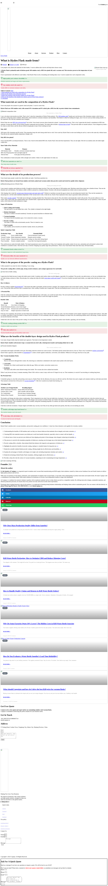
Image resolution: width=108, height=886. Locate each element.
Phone (3, 872)
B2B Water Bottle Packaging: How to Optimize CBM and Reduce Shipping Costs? (34, 558)
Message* (3, 881)
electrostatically (19, 286)
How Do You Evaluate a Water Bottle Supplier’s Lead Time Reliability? (30, 656)
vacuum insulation (29, 381)
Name (2, 834)
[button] (54, 490)
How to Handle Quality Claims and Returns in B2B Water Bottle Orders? (31, 591)
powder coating (12, 198)
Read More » (6, 533)
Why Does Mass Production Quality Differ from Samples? (25, 526)
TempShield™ (27, 352)
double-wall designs (97, 350)
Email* (3, 875)
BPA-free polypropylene (19, 122)
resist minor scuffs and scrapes (52, 278)
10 (34, 380)
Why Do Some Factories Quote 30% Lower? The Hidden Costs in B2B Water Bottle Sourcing (38, 624)
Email (2, 836)
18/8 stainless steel (63, 116)
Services (43, 53)
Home (29, 53)
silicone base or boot (64, 124)
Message (3, 843)
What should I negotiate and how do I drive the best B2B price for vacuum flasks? (34, 689)
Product (51, 53)
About (36, 53)
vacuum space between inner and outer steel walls (30, 193)
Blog (58, 53)
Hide (12, 90)
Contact (65, 53)
